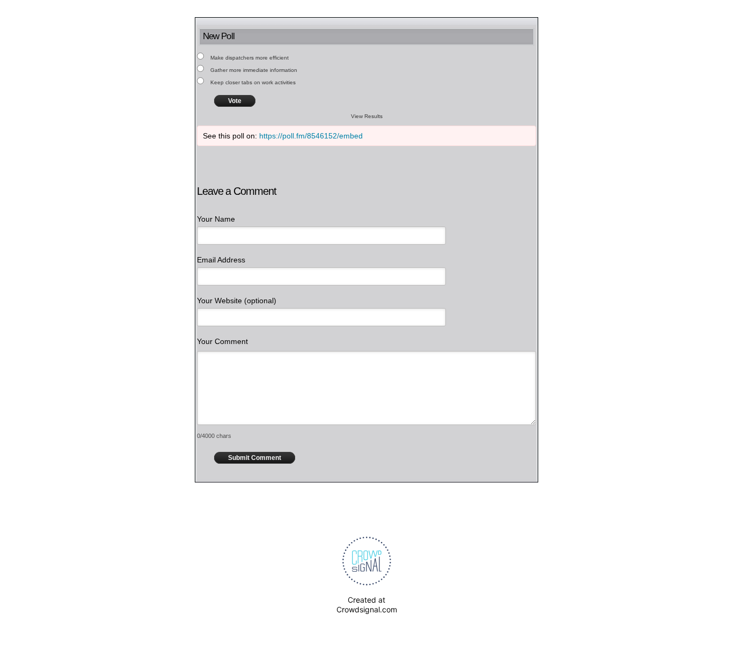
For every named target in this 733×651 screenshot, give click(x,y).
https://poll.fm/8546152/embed (311, 135)
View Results (367, 116)
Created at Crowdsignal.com (366, 604)
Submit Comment (254, 458)
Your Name (216, 219)
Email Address (221, 259)
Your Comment (222, 341)
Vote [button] (234, 101)
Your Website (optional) (236, 300)
